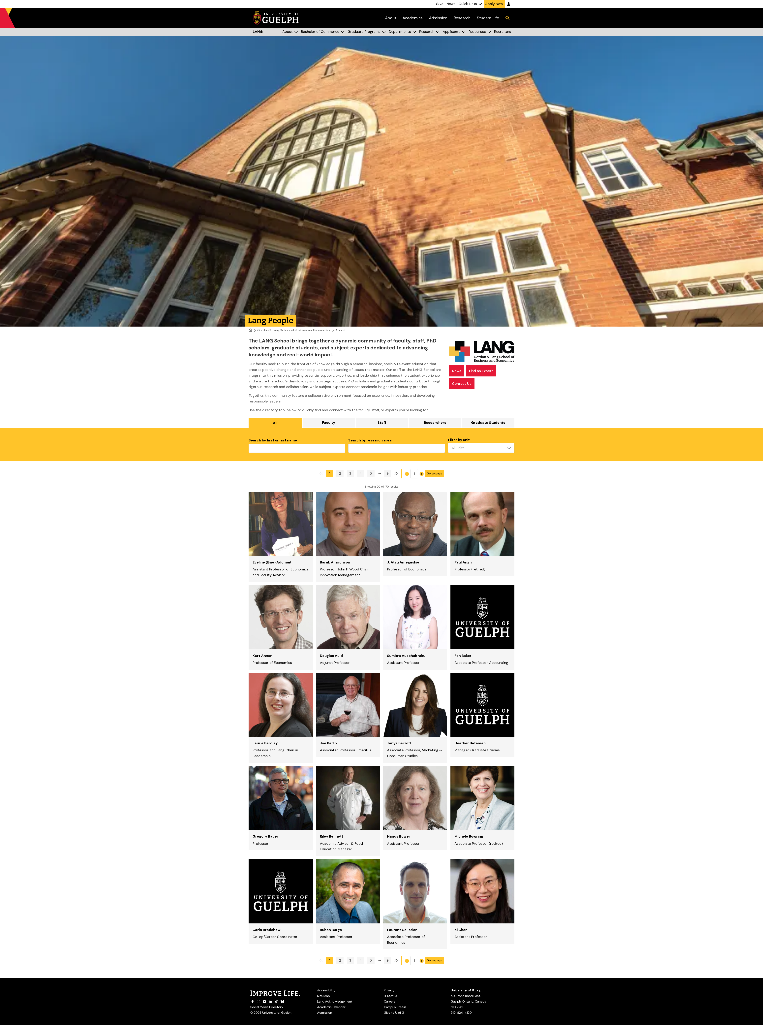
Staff (382, 422)
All (275, 423)
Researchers (435, 422)
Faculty (328, 422)
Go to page (434, 473)
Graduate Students (488, 422)
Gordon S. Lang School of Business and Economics (293, 330)
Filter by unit (459, 439)
